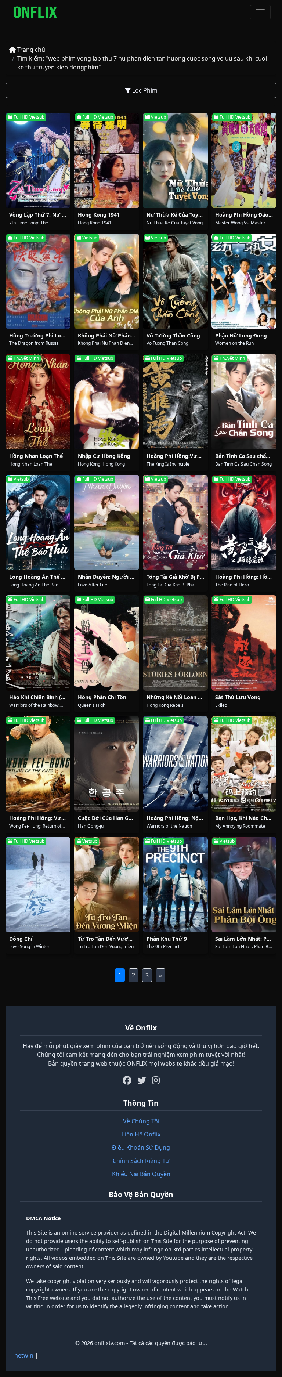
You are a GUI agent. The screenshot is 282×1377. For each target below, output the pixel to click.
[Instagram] (156, 1080)
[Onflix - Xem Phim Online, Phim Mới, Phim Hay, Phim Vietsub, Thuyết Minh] (35, 12)
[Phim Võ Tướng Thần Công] (175, 281)
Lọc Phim (144, 90)
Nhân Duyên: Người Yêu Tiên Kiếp (121, 576)
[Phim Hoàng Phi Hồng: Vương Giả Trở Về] (38, 764)
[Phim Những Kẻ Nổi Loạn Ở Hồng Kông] (175, 643)
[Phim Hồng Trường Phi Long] (38, 281)
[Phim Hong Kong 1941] (106, 160)
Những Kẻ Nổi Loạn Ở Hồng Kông (189, 697)
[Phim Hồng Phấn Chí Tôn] (106, 643)
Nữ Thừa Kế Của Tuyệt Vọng (182, 214)
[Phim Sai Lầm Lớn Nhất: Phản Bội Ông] (244, 884)
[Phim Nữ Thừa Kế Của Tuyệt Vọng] (175, 160)
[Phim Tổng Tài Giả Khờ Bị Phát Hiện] (175, 522)
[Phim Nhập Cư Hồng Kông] (106, 401)
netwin (23, 1355)
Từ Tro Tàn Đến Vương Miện (113, 938)
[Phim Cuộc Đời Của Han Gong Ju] (106, 764)
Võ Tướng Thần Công (173, 335)
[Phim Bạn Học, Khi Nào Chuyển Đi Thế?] (244, 764)
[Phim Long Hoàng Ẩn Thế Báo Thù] (38, 522)
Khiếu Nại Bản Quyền (141, 1174)
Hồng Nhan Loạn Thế (36, 455)
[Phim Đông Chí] (38, 884)
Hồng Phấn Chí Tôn (102, 697)
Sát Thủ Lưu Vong (238, 697)
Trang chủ (30, 50)
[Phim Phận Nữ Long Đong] (244, 281)
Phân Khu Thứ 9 (167, 938)
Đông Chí (20, 938)
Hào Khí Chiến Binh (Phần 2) (44, 697)
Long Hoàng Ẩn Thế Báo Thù (45, 576)
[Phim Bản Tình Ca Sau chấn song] (244, 401)
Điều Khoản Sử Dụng (141, 1147)
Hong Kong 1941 (99, 214)
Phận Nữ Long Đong (241, 335)
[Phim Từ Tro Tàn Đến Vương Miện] (106, 884)
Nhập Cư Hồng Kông (104, 455)
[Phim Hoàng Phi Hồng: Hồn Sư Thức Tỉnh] (244, 522)
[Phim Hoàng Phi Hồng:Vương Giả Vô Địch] (175, 401)
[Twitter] (141, 1080)
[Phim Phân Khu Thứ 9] (175, 884)
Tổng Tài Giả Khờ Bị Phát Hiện (184, 576)
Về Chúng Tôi (141, 1121)
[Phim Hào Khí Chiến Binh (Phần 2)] (38, 643)
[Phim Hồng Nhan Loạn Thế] (38, 401)
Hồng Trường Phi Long (38, 335)
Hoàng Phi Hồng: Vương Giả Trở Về (54, 817)
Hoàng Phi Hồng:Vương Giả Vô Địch (192, 455)
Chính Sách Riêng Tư (141, 1161)
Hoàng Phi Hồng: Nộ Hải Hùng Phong (194, 817)
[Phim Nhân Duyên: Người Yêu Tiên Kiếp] (106, 522)
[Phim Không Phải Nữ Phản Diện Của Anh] (106, 281)
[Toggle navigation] (260, 12)
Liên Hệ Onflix (141, 1134)
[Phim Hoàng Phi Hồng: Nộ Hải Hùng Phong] (175, 764)
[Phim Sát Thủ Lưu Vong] (244, 643)
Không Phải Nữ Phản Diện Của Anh (122, 335)
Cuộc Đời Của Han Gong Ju (111, 817)
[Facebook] (127, 1080)
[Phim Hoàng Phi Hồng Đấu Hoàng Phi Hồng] (244, 160)
